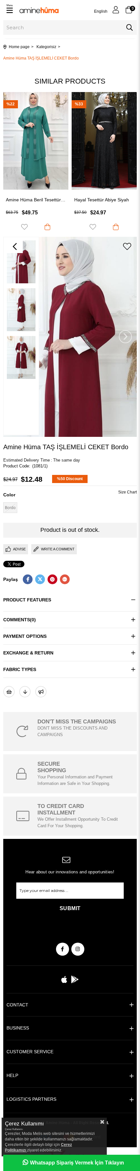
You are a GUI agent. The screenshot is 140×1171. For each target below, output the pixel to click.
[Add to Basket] (70, 226)
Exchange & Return (28, 652)
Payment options (25, 636)
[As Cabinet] (41, 691)
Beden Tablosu (127, 492)
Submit (70, 908)
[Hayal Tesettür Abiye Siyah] (58, 141)
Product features (27, 599)
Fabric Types (19, 669)
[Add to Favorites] (126, 246)
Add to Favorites (46, 226)
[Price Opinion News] (25, 691)
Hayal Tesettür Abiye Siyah (55, 199)
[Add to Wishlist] (9, 691)
